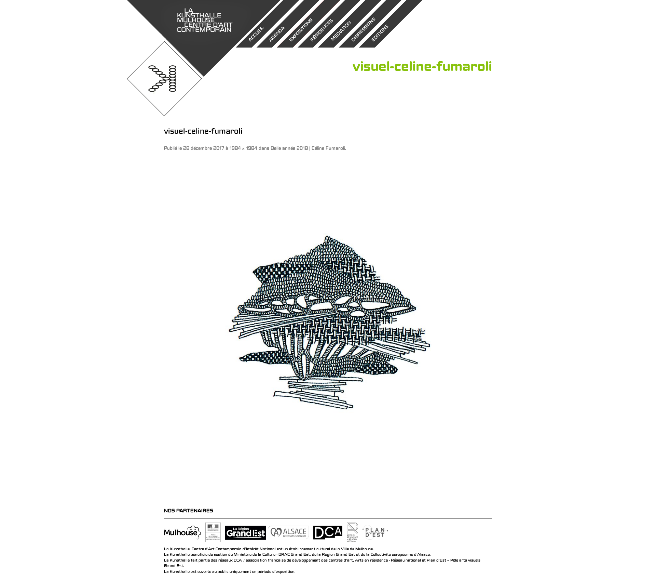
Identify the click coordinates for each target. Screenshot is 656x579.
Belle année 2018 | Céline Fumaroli (308, 149)
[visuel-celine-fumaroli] (328, 325)
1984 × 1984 (243, 149)
